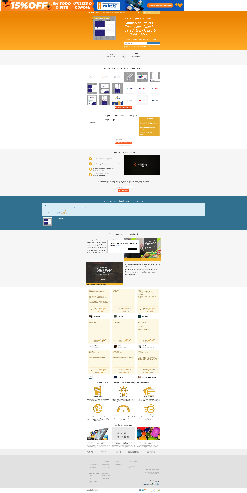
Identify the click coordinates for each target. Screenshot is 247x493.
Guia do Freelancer (105, 478)
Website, (126, 47)
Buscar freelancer (105, 462)
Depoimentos (116, 12)
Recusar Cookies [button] (123, 249)
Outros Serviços (92, 485)
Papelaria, (148, 46)
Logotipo (90, 475)
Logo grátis (117, 461)
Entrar (158, 12)
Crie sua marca (123, 190)
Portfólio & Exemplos (109, 12)
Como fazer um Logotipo (106, 467)
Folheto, (129, 47)
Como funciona (91, 462)
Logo (90, 478)
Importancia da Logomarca (107, 465)
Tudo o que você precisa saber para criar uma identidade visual (148, 123)
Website (90, 484)
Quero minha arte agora (123, 107)
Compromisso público (93, 464)
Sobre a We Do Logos (93, 469)
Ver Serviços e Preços (106, 459)
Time (90, 461)
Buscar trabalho (105, 476)
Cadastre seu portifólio (106, 475)
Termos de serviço (105, 464)
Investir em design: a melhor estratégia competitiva (147, 128)
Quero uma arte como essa (153, 43)
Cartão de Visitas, (143, 46)
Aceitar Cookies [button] (132, 249)
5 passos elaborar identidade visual (148, 133)
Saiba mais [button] (118, 245)
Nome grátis (117, 459)
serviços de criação (137, 47)
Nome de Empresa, (137, 46)
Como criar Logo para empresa (106, 469)
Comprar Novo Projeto (150, 12)
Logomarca (91, 476)
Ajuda (124, 12)
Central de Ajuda (132, 459)
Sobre (121, 12)
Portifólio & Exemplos (106, 461)
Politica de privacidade (93, 467)
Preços (103, 12)
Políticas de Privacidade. (128, 146)
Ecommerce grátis (118, 462)
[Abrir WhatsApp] (3, 490)
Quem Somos (91, 459)
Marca (90, 480)
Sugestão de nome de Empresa (93, 482)
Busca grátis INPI (118, 464)
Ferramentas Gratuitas (119, 465)
